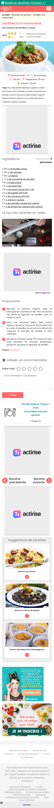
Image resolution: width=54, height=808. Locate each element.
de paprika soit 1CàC (18, 193)
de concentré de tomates (22, 179)
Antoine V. (15, 349)
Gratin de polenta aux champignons (27, 649)
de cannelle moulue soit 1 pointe (23, 203)
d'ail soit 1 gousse (16, 200)
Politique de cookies (21, 794)
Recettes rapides (29, 88)
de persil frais (14, 186)
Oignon (41, 95)
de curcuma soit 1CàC (18, 196)
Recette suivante (39, 480)
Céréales (22, 102)
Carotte (28, 91)
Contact (39, 787)
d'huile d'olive (14, 182)
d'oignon (13, 175)
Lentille (14, 102)
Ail (14, 91)
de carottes (16, 172)
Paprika (5, 98)
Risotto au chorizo (27, 571)
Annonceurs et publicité (20, 787)
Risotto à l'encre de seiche (27, 610)
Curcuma (21, 95)
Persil (12, 98)
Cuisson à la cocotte (25, 98)
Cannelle (20, 91)
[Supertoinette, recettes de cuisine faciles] (6, 8)
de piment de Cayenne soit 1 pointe (25, 206)
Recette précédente (17, 480)
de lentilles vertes (18, 168)
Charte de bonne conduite (38, 792)
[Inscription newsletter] (27, 719)
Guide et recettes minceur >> (25, 3)
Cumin (13, 95)
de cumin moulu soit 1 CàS (21, 189)
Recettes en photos (22, 14)
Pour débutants (14, 88)
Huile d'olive (31, 95)
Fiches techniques (28, 753)
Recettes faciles (18, 750)
